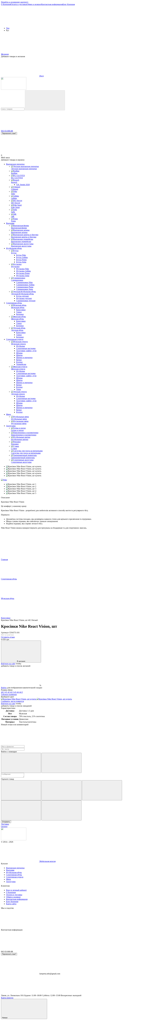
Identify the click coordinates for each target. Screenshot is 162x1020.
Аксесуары (11, 426)
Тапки (19, 312)
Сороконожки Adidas (25, 285)
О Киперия (6, 4)
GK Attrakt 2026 (23, 185)
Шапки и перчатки (24, 357)
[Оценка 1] (21, 790)
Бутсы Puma (21, 260)
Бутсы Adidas (22, 257)
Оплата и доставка (19, 4)
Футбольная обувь (14, 248)
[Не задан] (54, 699)
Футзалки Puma (23, 273)
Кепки (19, 360)
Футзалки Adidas (23, 271)
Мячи (8, 414)
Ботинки (20, 314)
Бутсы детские (22, 296)
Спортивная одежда (14, 339)
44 (18, 692)
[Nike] (4, 480)
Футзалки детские (24, 298)
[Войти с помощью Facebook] (21, 763)
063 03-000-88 (7, 131)
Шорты (19, 355)
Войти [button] (4, 688)
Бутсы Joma (21, 262)
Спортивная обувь (14, 303)
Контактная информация (52, 4)
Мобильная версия (47, 861)
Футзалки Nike (22, 269)
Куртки (19, 362)
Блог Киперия (69, 4)
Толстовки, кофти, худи (26, 351)
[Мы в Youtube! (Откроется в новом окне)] (58, 24)
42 (9, 692)
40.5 (3, 692)
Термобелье (21, 364)
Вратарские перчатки (15, 164)
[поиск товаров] (45, 100)
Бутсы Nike (21, 255)
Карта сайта (11, 904)
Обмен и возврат (34, 4)
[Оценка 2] (62, 790)
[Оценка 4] (21, 810)
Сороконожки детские (25, 301)
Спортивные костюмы (26, 348)
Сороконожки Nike (24, 282)
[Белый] (19, 699)
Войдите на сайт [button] (8, 664)
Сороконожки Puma (24, 287)
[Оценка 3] (102, 790)
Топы (18, 389)
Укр (7, 28)
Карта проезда (7, 998)
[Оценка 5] (62, 810)
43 (15, 692)
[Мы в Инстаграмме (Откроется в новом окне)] (96, 24)
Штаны (19, 353)
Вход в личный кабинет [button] (16, 890)
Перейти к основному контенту (14, 2)
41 (6, 692)
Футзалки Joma (22, 276)
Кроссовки (21, 310)
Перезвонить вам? (9, 133)
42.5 (12, 692)
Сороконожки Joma (24, 289)
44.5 (21, 692)
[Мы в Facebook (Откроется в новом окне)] (20, 24)
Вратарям (10, 223)
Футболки (20, 346)
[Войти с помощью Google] (62, 763)
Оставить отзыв (8, 637)
